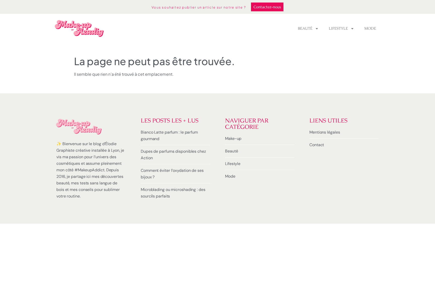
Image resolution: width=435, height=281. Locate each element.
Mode (370, 28)
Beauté (305, 28)
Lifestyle (338, 28)
